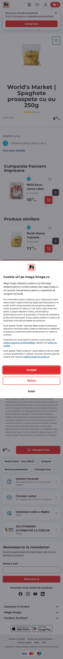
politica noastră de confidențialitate (19, 343)
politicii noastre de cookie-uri (36, 357)
